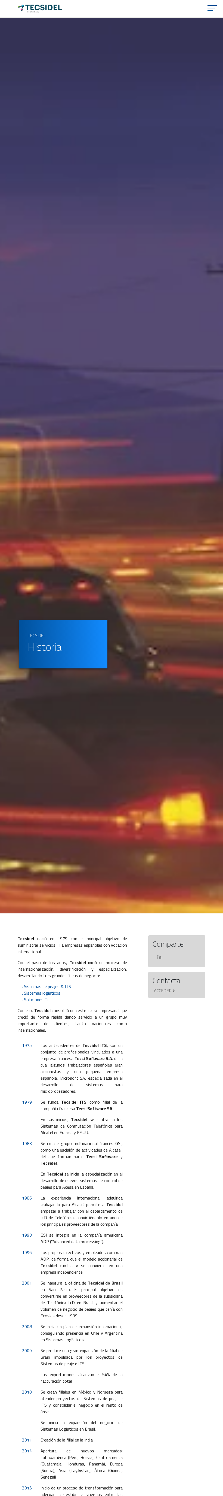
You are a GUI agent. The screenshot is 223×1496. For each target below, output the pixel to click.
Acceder (163, 990)
